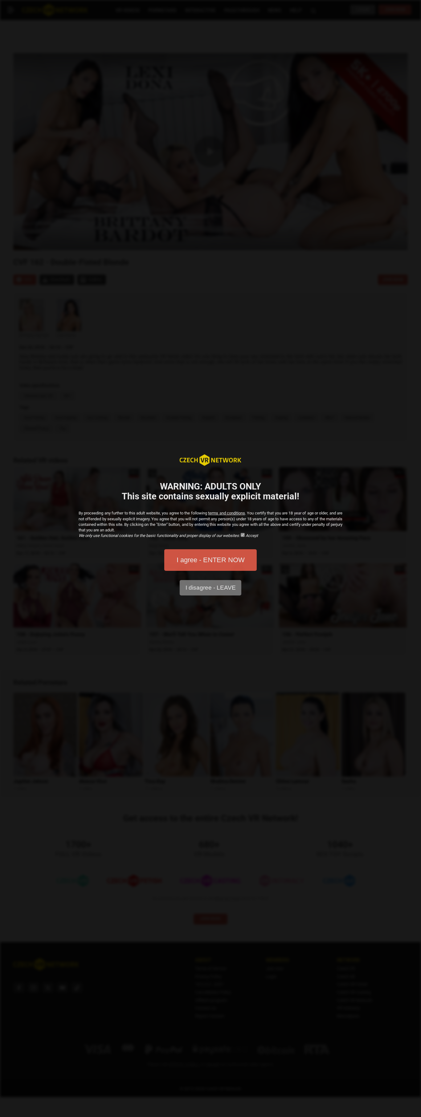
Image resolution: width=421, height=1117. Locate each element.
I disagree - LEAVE (211, 587)
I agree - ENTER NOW (211, 560)
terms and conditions (226, 513)
